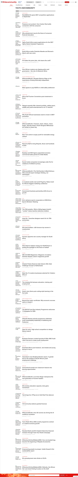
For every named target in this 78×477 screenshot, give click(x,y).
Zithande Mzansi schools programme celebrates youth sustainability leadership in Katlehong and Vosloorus (37, 320)
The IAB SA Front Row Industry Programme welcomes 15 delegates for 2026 (38, 310)
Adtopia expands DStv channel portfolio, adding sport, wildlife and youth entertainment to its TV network (38, 106)
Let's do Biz (76, 476)
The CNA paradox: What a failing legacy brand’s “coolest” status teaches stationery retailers (36, 210)
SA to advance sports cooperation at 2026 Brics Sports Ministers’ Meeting (36, 201)
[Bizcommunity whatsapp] (54, 2)
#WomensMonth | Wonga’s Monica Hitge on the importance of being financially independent (37, 79)
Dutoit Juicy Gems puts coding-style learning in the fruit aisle (37, 292)
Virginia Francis (24, 118)
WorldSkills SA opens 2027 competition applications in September (38, 15)
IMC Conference (27, 185)
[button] (43, 2)
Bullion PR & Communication (29, 389)
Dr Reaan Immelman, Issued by (27, 36)
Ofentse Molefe (24, 303)
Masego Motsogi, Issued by (26, 62)
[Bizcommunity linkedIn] (48, 2)
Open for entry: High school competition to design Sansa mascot (37, 330)
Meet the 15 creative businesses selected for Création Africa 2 (38, 274)
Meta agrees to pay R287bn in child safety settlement (38, 87)
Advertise (62, 2)
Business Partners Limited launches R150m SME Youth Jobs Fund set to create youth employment (38, 339)
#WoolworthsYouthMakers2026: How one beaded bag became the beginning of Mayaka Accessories (38, 441)
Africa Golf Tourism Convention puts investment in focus (37, 97)
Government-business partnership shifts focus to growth (37, 192)
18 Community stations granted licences (34, 404)
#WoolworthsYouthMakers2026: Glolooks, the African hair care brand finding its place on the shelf (38, 468)
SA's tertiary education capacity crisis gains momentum (35, 386)
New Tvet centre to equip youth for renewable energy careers (38, 135)
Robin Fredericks (24, 380)
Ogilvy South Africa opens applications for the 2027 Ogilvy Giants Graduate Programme (37, 43)
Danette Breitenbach (25, 258)
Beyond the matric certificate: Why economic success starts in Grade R (38, 301)
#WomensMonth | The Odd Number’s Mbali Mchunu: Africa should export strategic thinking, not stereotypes (38, 172)
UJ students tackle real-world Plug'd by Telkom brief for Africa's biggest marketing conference (38, 182)
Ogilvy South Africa (28, 45)
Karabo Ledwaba (25, 176)
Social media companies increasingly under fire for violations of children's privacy (37, 162)
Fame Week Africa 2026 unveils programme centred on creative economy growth (38, 422)
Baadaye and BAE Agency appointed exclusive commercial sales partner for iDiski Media (36, 153)
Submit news (58, 2)
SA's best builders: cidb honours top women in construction (36, 228)
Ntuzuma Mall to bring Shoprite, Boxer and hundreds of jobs (38, 144)
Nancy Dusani (24, 416)
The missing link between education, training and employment (37, 283)
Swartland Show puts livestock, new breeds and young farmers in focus (38, 348)
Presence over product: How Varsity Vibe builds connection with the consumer (36, 25)
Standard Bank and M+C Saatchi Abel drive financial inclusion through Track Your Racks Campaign (38, 431)
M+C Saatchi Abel (33, 62)
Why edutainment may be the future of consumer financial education (37, 34)
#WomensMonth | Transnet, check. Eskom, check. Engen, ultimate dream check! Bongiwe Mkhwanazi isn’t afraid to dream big (37, 125)
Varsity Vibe (27, 27)
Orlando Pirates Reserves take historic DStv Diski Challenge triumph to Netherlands (37, 264)
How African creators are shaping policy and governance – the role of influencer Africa (35, 70)
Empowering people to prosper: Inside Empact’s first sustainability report (38, 450)
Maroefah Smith (24, 452)
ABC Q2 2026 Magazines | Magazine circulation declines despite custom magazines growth (36, 255)
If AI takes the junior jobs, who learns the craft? (36, 60)
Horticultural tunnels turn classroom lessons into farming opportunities (37, 368)
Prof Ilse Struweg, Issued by (26, 212)
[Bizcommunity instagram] (51, 2)
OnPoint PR (33, 36)
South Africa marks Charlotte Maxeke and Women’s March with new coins (37, 52)
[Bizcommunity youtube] (53, 2)
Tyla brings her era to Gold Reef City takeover (38, 395)
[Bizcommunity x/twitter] (49, 2)
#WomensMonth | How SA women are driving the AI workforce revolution (38, 413)
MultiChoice (27, 249)
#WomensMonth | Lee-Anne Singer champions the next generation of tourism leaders (37, 377)
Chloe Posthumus (25, 443)
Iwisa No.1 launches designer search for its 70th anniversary (36, 219)
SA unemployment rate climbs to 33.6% (34, 458)
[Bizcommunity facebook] (50, 2)
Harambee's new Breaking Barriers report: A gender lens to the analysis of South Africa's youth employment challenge (38, 358)
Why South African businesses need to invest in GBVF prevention (38, 115)
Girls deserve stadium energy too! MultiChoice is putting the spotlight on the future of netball (37, 246)
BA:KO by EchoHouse (28, 72)
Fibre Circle (27, 323)
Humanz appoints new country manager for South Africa (37, 237)
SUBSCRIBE (62, 475)
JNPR (26, 285)
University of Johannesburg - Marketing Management (39, 212)
